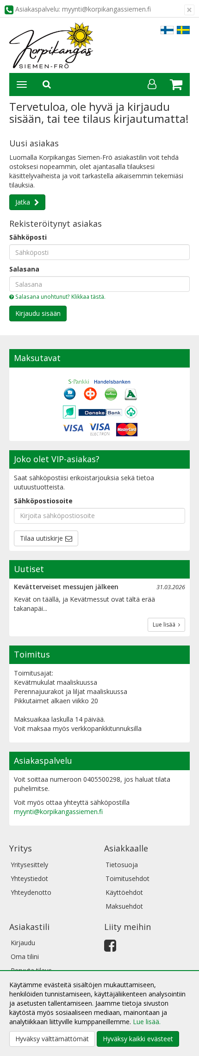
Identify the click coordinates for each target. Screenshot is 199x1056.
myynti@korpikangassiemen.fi (58, 811)
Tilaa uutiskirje (41, 538)
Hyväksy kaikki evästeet (138, 1038)
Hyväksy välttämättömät (52, 1038)
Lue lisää (165, 624)
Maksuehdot (124, 906)
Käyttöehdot (124, 892)
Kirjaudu (23, 942)
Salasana (24, 269)
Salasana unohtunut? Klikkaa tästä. (60, 296)
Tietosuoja (122, 864)
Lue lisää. (147, 1021)
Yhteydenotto (31, 892)
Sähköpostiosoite (43, 500)
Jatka (23, 202)
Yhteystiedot (29, 878)
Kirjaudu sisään (38, 313)
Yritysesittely (29, 864)
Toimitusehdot (127, 878)
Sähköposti (28, 237)
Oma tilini (25, 956)
